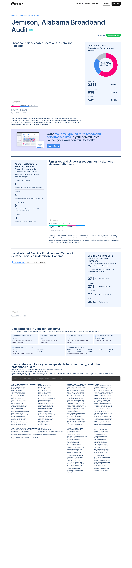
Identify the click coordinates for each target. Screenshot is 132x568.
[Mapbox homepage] (16, 102)
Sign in (106, 3)
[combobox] (66, 378)
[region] (47, 76)
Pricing (87, 3)
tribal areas (48, 369)
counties (37, 369)
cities (32, 369)
